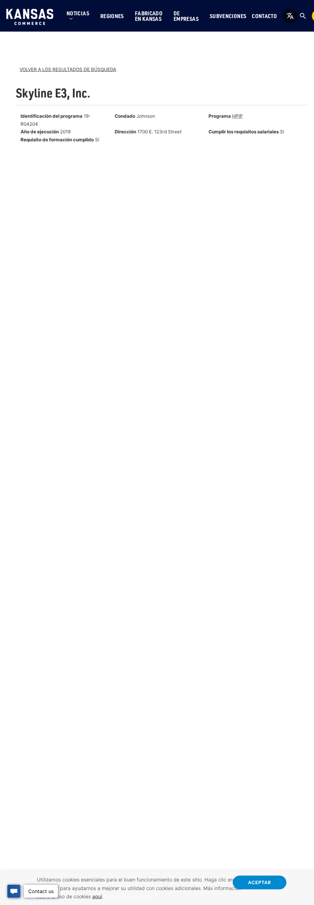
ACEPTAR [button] (259, 882)
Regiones (112, 16)
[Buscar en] (302, 16)
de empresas (186, 16)
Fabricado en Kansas (149, 16)
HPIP (237, 116)
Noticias (78, 13)
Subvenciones (228, 16)
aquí (97, 896)
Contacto (264, 16)
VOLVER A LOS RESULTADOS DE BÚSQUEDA (68, 69)
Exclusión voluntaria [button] (128, 896)
